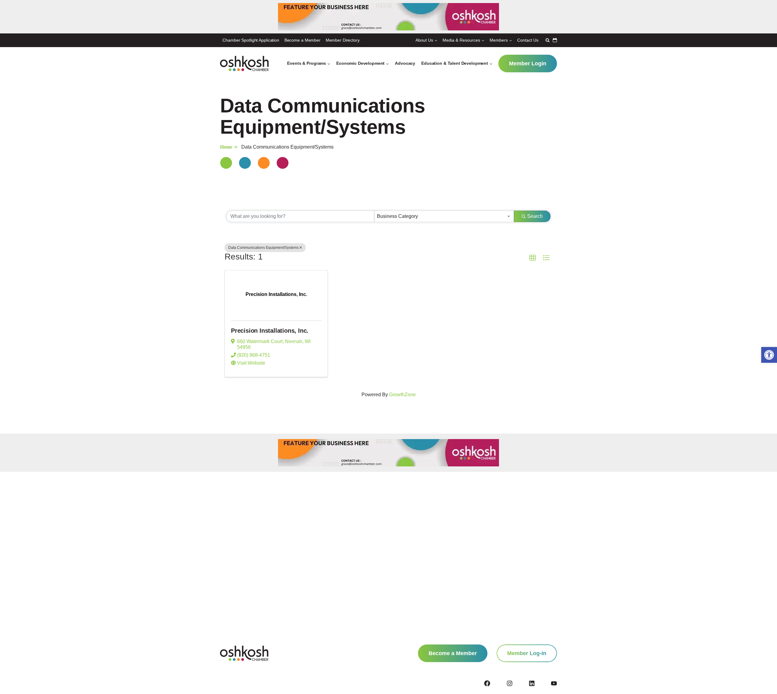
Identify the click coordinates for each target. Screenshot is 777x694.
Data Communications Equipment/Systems (263, 248)
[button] (769, 355)
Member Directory (343, 40)
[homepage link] (244, 653)
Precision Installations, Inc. (269, 330)
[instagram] (517, 683)
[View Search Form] (547, 40)
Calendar (555, 40)
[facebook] (494, 683)
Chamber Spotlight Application (250, 40)
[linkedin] (539, 683)
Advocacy (405, 63)
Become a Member (302, 40)
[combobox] (444, 216)
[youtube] (554, 683)
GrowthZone (402, 394)
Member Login (527, 63)
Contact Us (527, 40)
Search (535, 216)
